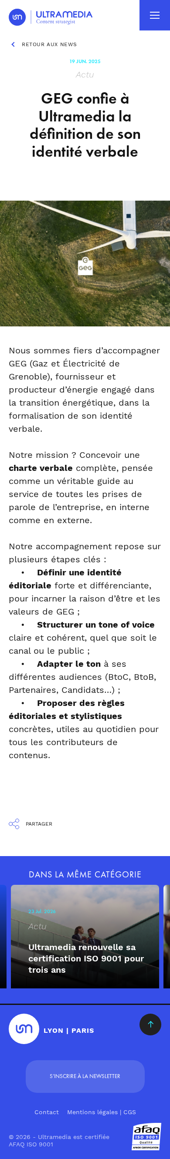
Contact (46, 1112)
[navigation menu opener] (154, 15)
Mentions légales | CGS (101, 1112)
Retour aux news (49, 44)
